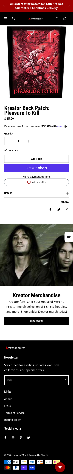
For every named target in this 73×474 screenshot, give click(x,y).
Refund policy (12, 420)
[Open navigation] (8, 18)
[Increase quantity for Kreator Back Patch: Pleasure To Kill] (29, 141)
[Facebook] (5, 437)
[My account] (57, 18)
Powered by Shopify (38, 455)
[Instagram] (13, 437)
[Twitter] (29, 437)
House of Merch (20, 455)
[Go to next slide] (68, 6)
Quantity (8, 133)
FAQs (7, 406)
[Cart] (65, 18)
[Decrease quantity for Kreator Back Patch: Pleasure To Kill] (8, 141)
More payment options (36, 177)
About (8, 399)
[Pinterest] (21, 437)
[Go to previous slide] (4, 6)
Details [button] (8, 193)
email (9, 380)
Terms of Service (14, 413)
